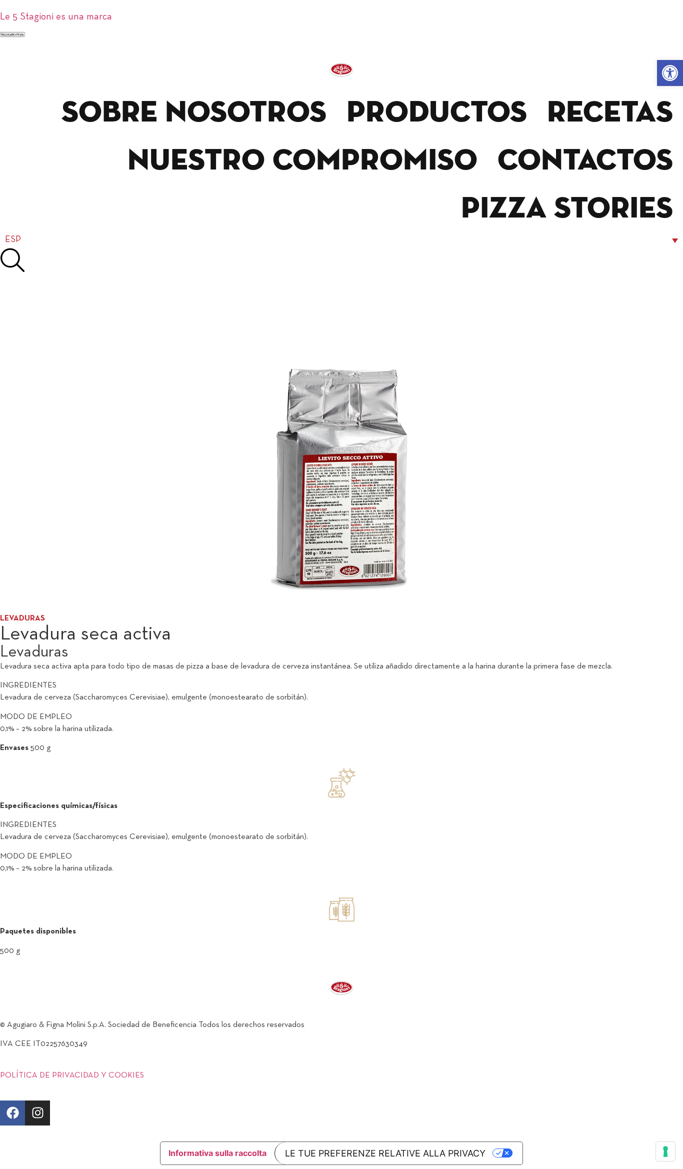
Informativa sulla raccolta (217, 1153)
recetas (610, 113)
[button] (670, 73)
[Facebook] (12, 1113)
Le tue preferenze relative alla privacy (385, 1153)
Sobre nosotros (194, 113)
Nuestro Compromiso (303, 161)
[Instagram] (37, 1113)
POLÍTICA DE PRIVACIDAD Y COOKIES (72, 1075)
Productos (436, 113)
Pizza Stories (567, 209)
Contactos (585, 161)
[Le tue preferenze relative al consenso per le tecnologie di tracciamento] (665, 1151)
